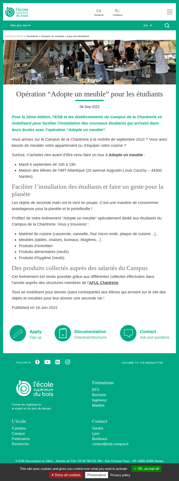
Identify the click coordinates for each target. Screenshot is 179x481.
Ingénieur (99, 400)
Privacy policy (120, 475)
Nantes (97, 428)
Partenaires (21, 439)
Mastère (98, 405)
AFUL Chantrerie (103, 282)
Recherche (20, 444)
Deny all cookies (67, 475)
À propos (19, 428)
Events (19, 36)
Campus (18, 433)
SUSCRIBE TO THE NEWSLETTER (142, 362)
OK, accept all (148, 469)
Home (8, 36)
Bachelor (99, 395)
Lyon (96, 433)
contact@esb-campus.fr (110, 444)
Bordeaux (99, 439)
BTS (95, 390)
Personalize (96, 475)
